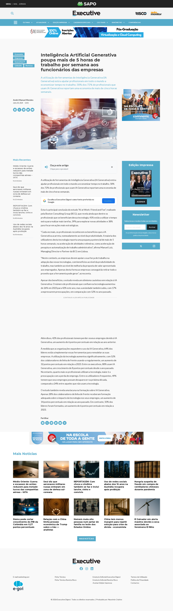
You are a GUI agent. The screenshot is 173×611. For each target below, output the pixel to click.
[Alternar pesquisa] (12, 13)
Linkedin (18, 66)
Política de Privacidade (139, 580)
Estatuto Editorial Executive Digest (107, 577)
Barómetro (117, 22)
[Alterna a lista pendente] (32, 22)
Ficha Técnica (60, 577)
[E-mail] (32, 110)
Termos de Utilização (139, 577)
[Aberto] (15, 23)
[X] (19, 110)
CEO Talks (101, 22)
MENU (8, 4)
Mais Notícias (86, 538)
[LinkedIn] (24, 110)
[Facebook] (15, 110)
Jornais (22, 4)
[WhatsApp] (28, 110)
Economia (19, 54)
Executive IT (20, 62)
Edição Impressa (60, 22)
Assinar (141, 202)
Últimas (26, 22)
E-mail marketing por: (21, 577)
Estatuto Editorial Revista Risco (105, 580)
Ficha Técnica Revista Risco (65, 580)
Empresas (19, 58)
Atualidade (41, 22)
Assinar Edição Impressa (102, 583)
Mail (15, 4)
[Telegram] (64, 423)
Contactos (135, 583)
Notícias (29, 66)
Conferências (135, 22)
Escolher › (108, 201)
